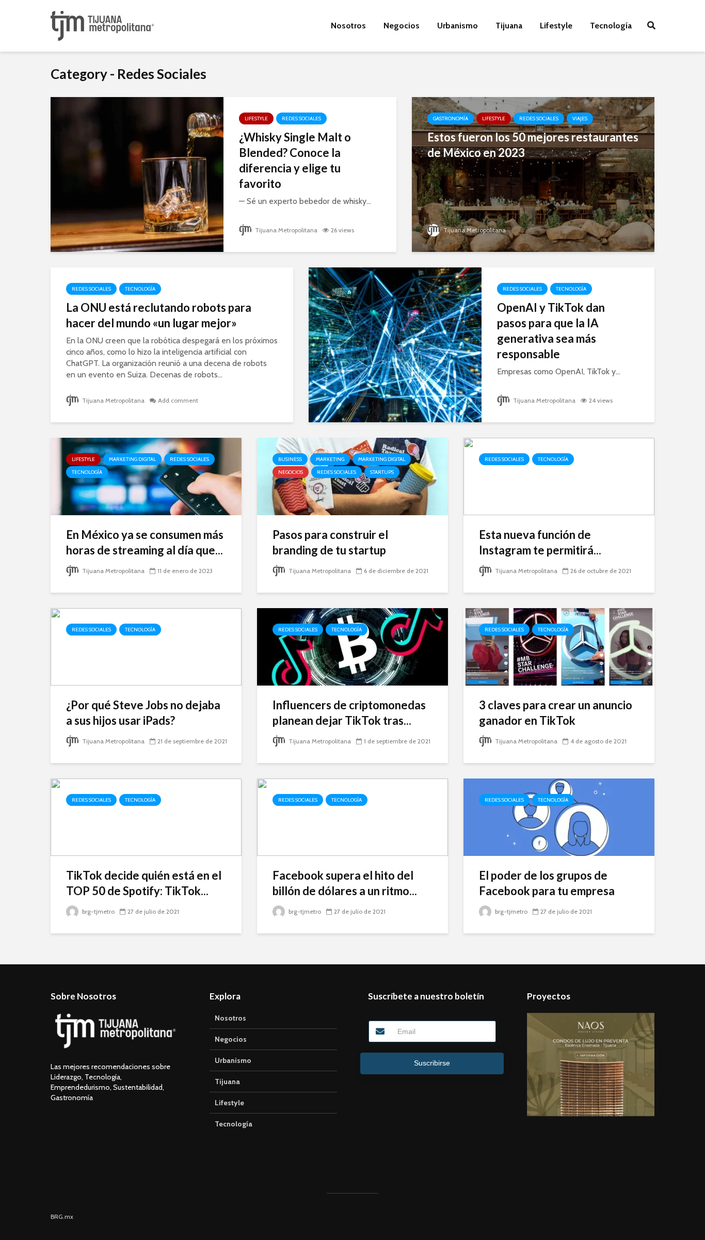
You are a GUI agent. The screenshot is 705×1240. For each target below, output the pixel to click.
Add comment (178, 400)
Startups (382, 472)
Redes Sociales (301, 118)
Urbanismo (457, 25)
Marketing (330, 459)
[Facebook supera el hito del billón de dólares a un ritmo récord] (352, 816)
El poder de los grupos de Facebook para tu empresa (547, 883)
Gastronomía (450, 118)
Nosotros (348, 25)
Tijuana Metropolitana (285, 230)
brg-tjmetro (98, 911)
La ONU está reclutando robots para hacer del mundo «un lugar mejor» (158, 315)
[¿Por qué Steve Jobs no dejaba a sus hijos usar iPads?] (146, 646)
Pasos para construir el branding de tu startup (330, 542)
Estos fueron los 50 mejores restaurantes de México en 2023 (532, 145)
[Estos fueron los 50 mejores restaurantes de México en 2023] (533, 174)
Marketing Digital (132, 459)
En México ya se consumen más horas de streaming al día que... (144, 542)
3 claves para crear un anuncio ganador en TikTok (555, 712)
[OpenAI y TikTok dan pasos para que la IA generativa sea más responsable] (395, 344)
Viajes (579, 118)
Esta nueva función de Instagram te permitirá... (540, 542)
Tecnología (611, 25)
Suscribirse (432, 1063)
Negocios (401, 25)
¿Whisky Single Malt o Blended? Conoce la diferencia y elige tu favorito (295, 160)
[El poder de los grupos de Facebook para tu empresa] (558, 816)
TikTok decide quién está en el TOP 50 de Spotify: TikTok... (143, 883)
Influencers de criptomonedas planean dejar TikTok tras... (349, 712)
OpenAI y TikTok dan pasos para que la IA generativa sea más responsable (551, 330)
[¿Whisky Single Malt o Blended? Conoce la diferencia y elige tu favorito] (137, 174)
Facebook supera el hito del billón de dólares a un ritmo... (345, 883)
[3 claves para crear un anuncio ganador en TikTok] (558, 646)
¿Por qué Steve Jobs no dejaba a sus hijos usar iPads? (143, 712)
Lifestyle (556, 25)
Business (290, 459)
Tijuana (508, 25)
